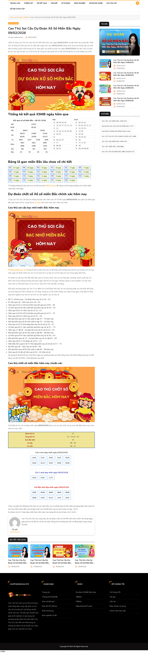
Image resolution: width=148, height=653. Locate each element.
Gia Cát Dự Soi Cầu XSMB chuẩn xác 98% (119, 136)
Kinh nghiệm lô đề (49, 615)
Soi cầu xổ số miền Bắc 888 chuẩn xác (118, 152)
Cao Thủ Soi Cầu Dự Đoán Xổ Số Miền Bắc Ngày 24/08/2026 (84, 561)
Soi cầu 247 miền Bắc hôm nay (114, 121)
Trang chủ (15, 3)
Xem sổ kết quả (48, 601)
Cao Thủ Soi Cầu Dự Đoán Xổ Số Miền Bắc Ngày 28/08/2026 (17, 561)
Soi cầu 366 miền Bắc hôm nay (114, 142)
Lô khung (65, 3)
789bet (79, 597)
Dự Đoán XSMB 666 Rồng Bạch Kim (116, 131)
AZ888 (2, 651)
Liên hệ (113, 601)
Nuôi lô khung (47, 611)
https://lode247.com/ (84, 606)
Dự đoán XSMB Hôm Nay (86, 592)
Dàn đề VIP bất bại (49, 606)
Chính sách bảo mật (118, 611)
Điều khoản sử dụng (118, 606)
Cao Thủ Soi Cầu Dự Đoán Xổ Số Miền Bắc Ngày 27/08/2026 (39, 561)
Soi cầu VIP (111, 3)
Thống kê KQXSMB (49, 597)
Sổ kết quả (42, 3)
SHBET (29, 633)
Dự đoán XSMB (96, 3)
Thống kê (28, 3)
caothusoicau (18, 37)
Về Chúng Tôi (115, 592)
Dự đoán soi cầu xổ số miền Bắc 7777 (118, 126)
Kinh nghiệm (79, 3)
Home (12, 17)
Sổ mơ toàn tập (17, 9)
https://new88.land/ (45, 633)
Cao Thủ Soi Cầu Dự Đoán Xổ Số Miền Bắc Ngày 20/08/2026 (126, 99)
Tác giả (112, 597)
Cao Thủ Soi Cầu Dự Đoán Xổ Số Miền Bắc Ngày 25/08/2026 (62, 561)
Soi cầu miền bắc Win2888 (113, 147)
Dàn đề (54, 3)
